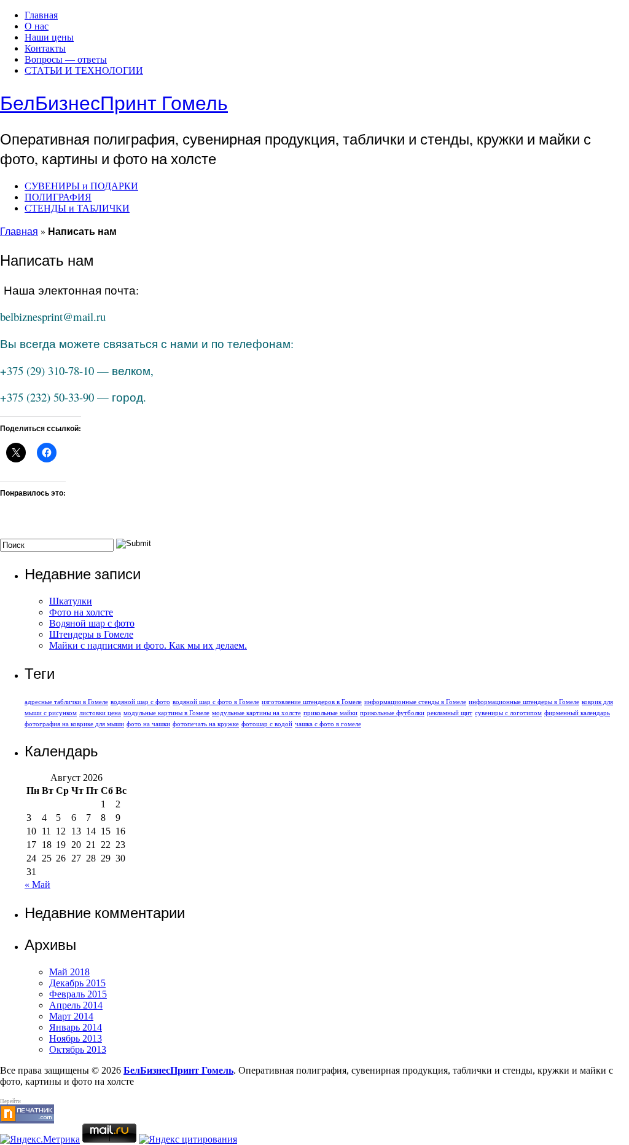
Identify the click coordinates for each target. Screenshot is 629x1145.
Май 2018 (69, 972)
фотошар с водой (266, 724)
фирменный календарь (577, 713)
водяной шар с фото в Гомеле (216, 702)
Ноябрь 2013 (75, 1038)
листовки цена (100, 713)
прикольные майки (330, 713)
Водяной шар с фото (92, 623)
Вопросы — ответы (66, 59)
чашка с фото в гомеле (328, 724)
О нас (37, 26)
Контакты (45, 48)
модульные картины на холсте (256, 713)
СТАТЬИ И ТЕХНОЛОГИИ (84, 70)
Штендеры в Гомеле (91, 634)
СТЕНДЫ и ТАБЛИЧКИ (77, 208)
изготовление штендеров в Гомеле (312, 702)
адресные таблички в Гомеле (66, 702)
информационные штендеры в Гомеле (524, 702)
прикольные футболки (392, 713)
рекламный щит (449, 713)
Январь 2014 (75, 1027)
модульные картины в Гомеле (166, 713)
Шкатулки (70, 601)
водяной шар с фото (140, 702)
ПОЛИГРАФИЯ (58, 197)
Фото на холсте (81, 612)
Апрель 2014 (76, 1005)
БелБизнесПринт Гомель (114, 102)
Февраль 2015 (78, 994)
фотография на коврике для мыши (74, 724)
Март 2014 (71, 1016)
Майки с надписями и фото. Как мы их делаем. (148, 645)
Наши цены (49, 37)
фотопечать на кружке (206, 724)
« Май (37, 884)
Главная (41, 15)
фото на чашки (148, 724)
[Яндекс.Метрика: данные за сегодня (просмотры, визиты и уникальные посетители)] (40, 1139)
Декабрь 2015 (77, 983)
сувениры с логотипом (508, 713)
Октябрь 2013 (77, 1049)
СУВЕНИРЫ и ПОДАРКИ (81, 186)
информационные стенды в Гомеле (415, 702)
